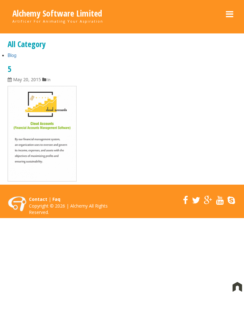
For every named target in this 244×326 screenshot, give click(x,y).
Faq (56, 199)
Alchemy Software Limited (57, 13)
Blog (12, 55)
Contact (38, 199)
